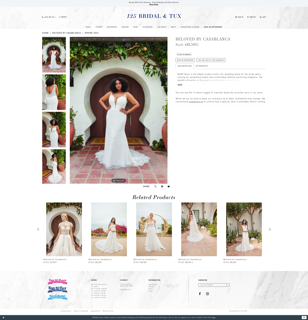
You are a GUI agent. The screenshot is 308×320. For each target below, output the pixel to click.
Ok (304, 318)
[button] (239, 17)
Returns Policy (108, 311)
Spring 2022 (92, 33)
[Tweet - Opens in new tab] (155, 186)
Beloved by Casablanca (66, 33)
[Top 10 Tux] (57, 290)
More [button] (180, 85)
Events (150, 291)
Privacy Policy (66, 311)
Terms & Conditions (81, 311)
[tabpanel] (54, 55)
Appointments (153, 284)
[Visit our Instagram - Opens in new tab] (207, 294)
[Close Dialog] (3, 317)
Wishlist (151, 286)
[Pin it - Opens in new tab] (162, 186)
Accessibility (95, 311)
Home (45, 33)
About (150, 289)
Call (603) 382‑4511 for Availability (211, 60)
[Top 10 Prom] (57, 282)
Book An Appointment (185, 60)
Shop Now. (154, 4)
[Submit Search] (60, 17)
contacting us (196, 102)
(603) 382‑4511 (125, 289)
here (213, 317)
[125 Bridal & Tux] (154, 16)
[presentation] (64, 229)
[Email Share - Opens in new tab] (169, 186)
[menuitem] (48, 17)
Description (185, 66)
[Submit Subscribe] (227, 285)
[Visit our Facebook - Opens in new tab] (200, 294)
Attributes (202, 66)
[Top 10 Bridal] (57, 297)
